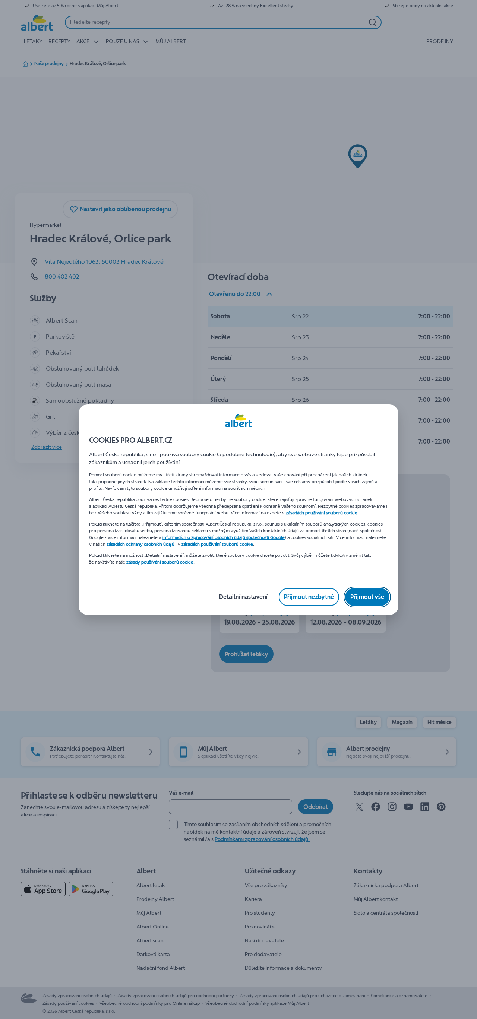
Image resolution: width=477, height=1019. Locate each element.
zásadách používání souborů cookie (321, 512)
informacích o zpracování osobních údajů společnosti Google (223, 537)
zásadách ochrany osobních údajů (140, 544)
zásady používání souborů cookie (159, 562)
